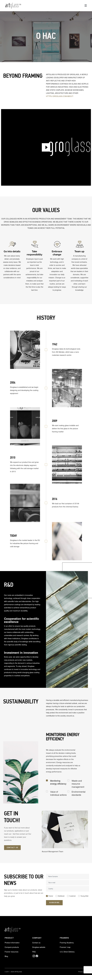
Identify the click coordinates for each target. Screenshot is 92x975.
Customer (72, 896)
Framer (50, 896)
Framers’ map (65, 947)
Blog (6, 956)
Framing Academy (67, 942)
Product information (12, 942)
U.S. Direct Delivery (67, 951)
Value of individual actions (58, 793)
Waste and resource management (78, 783)
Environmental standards (78, 793)
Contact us (36, 942)
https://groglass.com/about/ (59, 96)
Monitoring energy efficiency (58, 782)
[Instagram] (33, 956)
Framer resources (11, 951)
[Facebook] (36, 956)
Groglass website (38, 947)
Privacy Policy (82, 972)
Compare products (12, 947)
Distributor (61, 896)
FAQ (34, 951)
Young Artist (84, 896)
